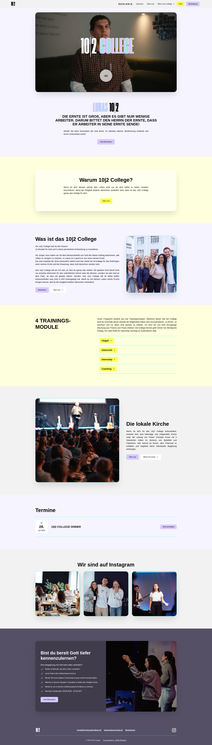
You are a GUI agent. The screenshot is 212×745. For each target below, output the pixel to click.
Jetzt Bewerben (106, 142)
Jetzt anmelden (168, 527)
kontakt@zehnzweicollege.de (89, 730)
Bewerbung (192, 4)
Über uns (150, 4)
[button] (166, 4)
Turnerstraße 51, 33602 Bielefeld (114, 740)
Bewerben (42, 290)
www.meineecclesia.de (113, 730)
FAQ (180, 4)
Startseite (139, 4)
